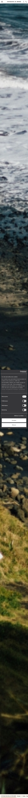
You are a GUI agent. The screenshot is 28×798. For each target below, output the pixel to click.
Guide (24, 796)
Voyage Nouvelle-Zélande (8, 796)
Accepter (14, 420)
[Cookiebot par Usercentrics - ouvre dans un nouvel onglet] (20, 372)
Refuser (14, 425)
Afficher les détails (19, 415)
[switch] (24, 401)
